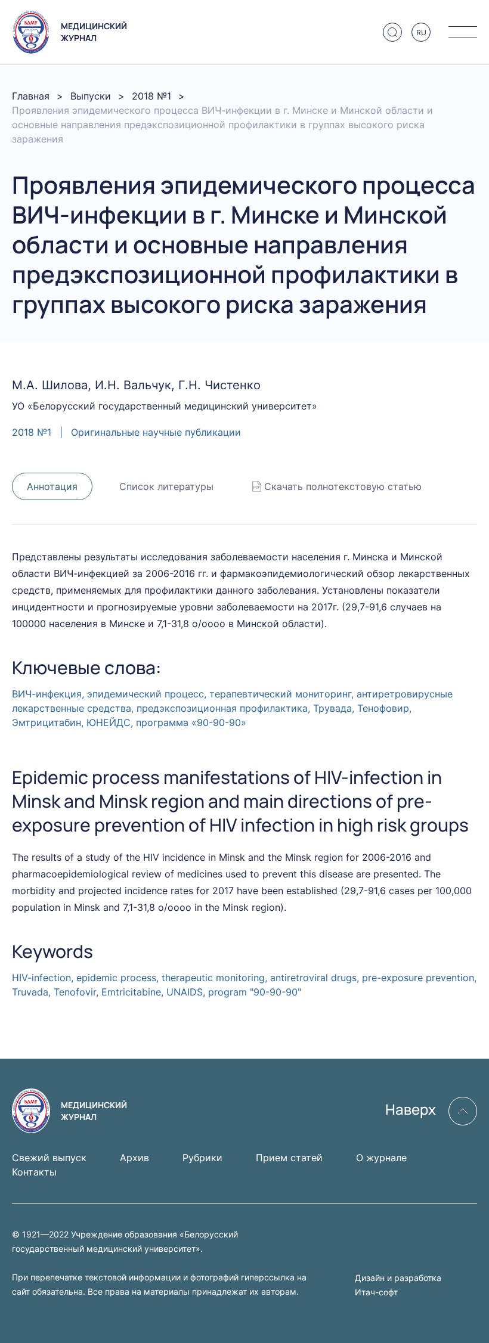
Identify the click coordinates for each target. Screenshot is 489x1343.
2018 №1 (151, 96)
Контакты (34, 1172)
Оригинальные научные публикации (156, 432)
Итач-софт (376, 1292)
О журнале (381, 1158)
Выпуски (90, 96)
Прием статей (289, 1158)
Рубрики (202, 1158)
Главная (30, 96)
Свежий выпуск (49, 1158)
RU (421, 32)
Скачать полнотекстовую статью (343, 486)
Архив (134, 1158)
